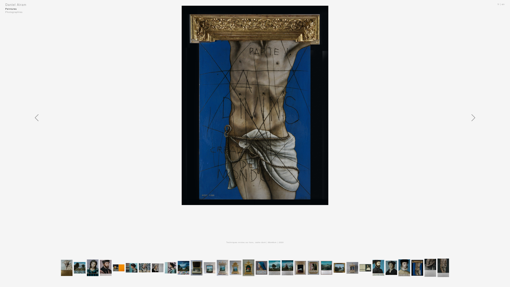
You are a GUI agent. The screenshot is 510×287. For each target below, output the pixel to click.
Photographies (14, 12)
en (503, 4)
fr (498, 4)
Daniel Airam (15, 4)
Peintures (11, 8)
